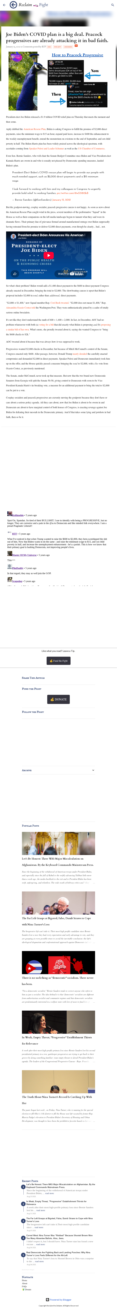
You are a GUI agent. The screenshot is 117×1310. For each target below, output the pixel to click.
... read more (48, 1193)
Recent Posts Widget (28, 1270)
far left (57, 47)
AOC (49, 47)
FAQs (24, 1286)
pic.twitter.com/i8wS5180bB (72, 193)
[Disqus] (58, 470)
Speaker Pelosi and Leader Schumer (46, 148)
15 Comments (27, 46)
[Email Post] (76, 46)
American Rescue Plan (35, 129)
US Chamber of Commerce (91, 148)
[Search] (113, 5)
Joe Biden (68, 47)
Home (24, 1280)
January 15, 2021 (61, 200)
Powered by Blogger (60, 1299)
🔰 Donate (26, 1289)
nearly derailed (80, 353)
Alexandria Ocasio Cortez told (20, 307)
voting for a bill (46, 324)
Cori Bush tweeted (60, 302)
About (24, 1283)
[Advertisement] (58, 617)
